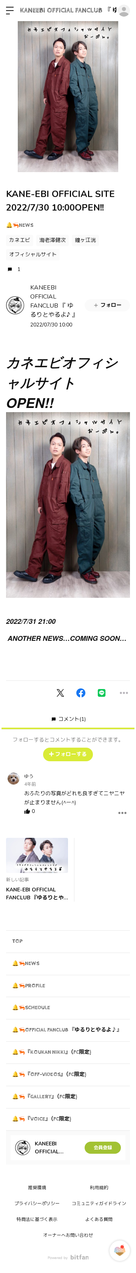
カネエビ (19, 240)
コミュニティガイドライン (99, 1204)
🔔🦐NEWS (19, 225)
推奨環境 (37, 1188)
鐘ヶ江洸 (85, 240)
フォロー (111, 305)
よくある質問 (99, 1219)
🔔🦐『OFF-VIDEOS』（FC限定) (49, 1074)
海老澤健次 (52, 240)
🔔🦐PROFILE (28, 986)
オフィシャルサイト (33, 254)
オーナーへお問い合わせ (68, 1235)
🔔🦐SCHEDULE (31, 1008)
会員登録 (103, 1148)
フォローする (71, 754)
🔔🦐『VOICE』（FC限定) (41, 1119)
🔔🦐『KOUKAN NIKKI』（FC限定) (51, 1052)
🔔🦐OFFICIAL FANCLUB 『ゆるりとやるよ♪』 (67, 1030)
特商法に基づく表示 (37, 1219)
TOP (17, 941)
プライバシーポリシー (37, 1204)
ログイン (124, 11)
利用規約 (99, 1188)
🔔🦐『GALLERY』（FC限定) (44, 1097)
